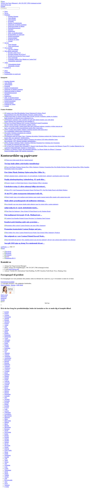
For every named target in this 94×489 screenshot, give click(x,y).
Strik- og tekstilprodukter (15, 33)
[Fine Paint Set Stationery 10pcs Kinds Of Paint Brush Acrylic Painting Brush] (27, 211)
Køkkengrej (11, 31)
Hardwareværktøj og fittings (16, 26)
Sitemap (13, 285)
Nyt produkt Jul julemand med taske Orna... (17, 144)
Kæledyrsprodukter (13, 36)
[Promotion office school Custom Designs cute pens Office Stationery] (25, 225)
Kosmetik (11, 21)
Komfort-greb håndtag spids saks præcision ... (21, 222)
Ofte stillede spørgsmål (11, 51)
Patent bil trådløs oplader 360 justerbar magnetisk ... (19, 151)
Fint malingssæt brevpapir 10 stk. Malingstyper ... (23, 215)
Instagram (3, 298)
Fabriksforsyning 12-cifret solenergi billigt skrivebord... (25, 186)
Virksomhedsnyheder (14, 64)
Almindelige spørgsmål (14, 61)
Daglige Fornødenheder (15, 23)
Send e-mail (4, 295)
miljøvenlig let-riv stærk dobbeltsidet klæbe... (21, 208)
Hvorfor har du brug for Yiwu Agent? (19, 56)
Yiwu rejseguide (13, 57)
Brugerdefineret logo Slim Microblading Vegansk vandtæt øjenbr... (23, 115)
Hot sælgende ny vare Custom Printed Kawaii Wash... (24, 236)
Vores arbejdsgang (13, 46)
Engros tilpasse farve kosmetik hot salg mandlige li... (19, 121)
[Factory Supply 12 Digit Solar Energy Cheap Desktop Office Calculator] (26, 183)
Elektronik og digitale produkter (17, 24)
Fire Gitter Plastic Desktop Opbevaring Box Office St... (25, 172)
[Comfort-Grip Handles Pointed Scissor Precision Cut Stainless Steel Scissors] (27, 218)
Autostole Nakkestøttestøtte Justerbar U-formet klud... (20, 148)
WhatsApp (4, 296)
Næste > (5, 247)
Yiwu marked (8, 48)
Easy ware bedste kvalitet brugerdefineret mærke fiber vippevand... (23, 128)
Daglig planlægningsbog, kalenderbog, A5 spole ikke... (24, 179)
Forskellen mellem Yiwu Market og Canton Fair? (22, 59)
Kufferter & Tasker (13, 39)
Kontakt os (7, 67)
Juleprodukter (12, 20)
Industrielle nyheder (14, 66)
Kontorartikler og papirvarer (16, 34)
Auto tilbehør (12, 18)
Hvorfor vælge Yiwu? (14, 53)
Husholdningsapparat (14, 28)
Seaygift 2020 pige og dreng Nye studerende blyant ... (24, 243)
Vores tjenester (12, 44)
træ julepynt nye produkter (12, 134)
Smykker (10, 29)
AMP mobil (19, 285)
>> (8, 247)
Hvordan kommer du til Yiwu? (17, 54)
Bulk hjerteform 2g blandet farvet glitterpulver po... (19, 118)
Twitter (3, 300)
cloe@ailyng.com (14, 269)
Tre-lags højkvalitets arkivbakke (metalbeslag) (21, 164)
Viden (6, 62)
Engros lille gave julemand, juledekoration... (17, 138)
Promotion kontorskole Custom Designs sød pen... (23, 229)
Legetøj (10, 41)
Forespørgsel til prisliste (7, 282)
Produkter (7, 15)
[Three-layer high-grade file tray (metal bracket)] (18, 160)
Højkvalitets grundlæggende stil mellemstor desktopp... (25, 201)
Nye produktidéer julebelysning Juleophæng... (17, 131)
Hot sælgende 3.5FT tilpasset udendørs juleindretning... (20, 141)
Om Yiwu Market (13, 49)
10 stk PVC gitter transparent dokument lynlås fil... (23, 194)
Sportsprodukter (12, 38)
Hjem (6, 11)
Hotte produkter (5, 285)
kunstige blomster (13, 16)
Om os (6, 13)
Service (6, 43)
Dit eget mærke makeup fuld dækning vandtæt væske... (20, 124)
